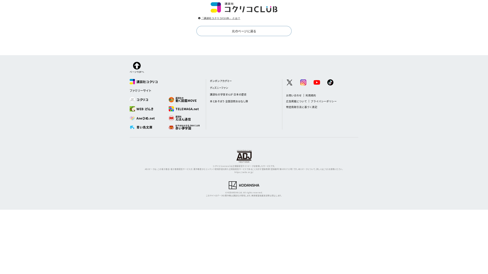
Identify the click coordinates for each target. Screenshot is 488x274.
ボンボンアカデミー (221, 81)
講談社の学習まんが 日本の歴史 (228, 94)
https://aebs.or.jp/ (243, 172)
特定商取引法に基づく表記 (301, 107)
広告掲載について (296, 101)
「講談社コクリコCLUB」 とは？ (220, 18)
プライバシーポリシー (324, 101)
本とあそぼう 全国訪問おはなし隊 (229, 101)
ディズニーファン (219, 87)
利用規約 (311, 95)
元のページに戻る (244, 31)
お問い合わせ (294, 95)
